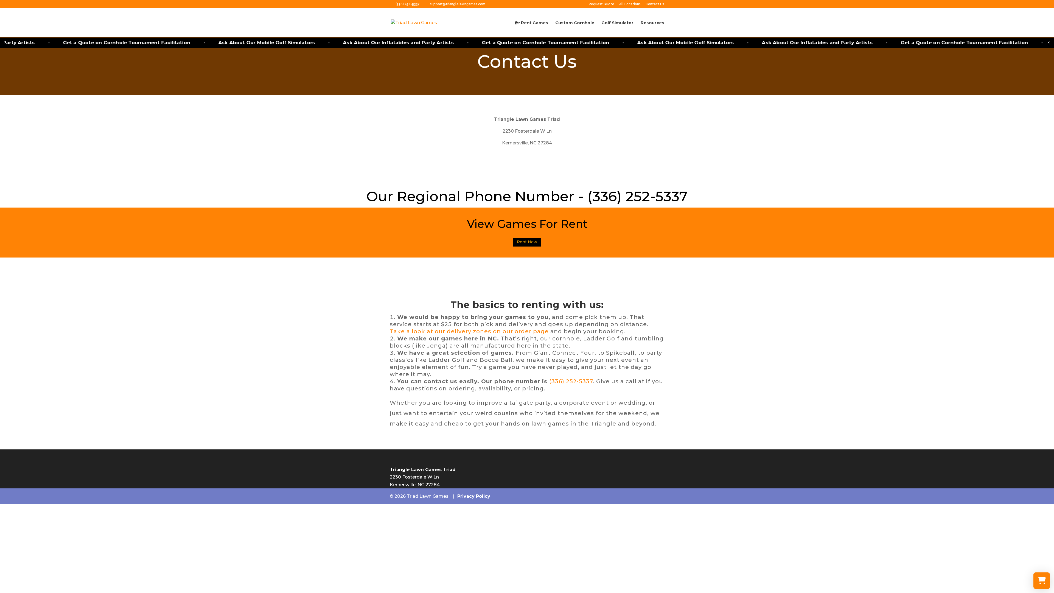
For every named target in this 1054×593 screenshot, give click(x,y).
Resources (652, 23)
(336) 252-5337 (408, 4)
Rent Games (534, 23)
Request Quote (601, 4)
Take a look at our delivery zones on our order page (470, 331)
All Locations (630, 4)
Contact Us (655, 4)
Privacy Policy (473, 496)
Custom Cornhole (574, 23)
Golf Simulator (617, 23)
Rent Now (527, 241)
